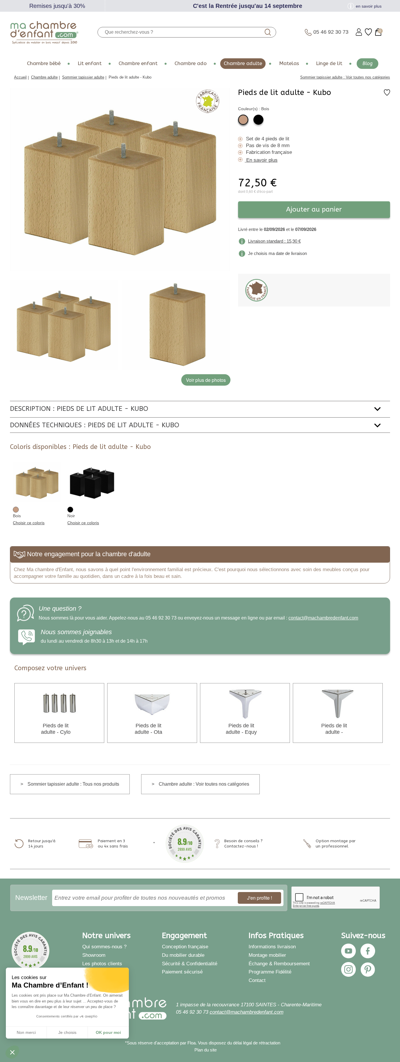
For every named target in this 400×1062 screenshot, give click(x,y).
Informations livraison (272, 946)
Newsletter (31, 897)
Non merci (26, 1032)
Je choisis (67, 1032)
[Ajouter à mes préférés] (387, 94)
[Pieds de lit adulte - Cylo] (59, 703)
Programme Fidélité (270, 972)
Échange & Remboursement (279, 963)
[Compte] (358, 32)
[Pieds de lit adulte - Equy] (245, 703)
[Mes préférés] (368, 32)
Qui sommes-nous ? (104, 946)
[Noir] (258, 120)
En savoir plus (262, 160)
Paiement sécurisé (182, 972)
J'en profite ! (259, 897)
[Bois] (243, 120)
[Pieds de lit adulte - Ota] (152, 703)
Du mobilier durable (183, 955)
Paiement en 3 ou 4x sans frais (113, 843)
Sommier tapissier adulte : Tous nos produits (73, 784)
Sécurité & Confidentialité (189, 963)
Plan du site (205, 1049)
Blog (367, 63)
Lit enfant (90, 63)
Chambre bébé (44, 63)
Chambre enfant (138, 63)
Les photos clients (102, 963)
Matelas (289, 63)
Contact (257, 980)
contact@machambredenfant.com (323, 617)
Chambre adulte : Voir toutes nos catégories (204, 784)
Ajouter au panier (314, 209)
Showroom (93, 955)
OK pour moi (108, 1032)
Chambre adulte (243, 63)
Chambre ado (191, 63)
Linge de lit (329, 63)
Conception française (185, 946)
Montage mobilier (267, 955)
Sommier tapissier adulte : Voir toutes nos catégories (345, 77)
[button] (12, 1052)
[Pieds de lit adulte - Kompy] (338, 703)
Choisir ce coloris (29, 522)
